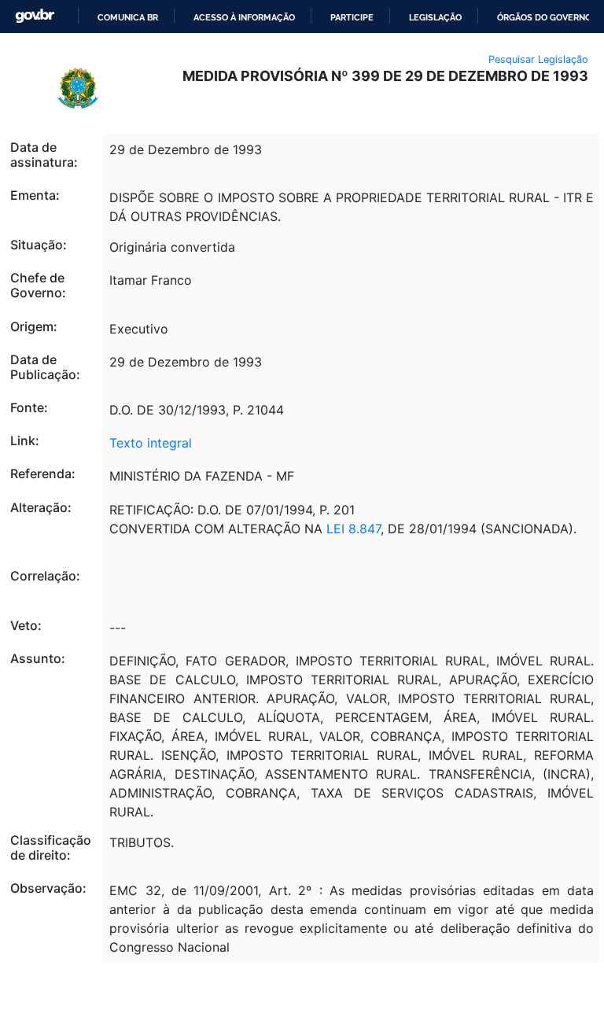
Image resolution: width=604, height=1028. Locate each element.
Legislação (435, 17)
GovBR (34, 16)
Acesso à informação (244, 17)
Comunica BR (128, 17)
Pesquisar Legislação (538, 59)
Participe (352, 17)
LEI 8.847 (353, 528)
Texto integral (150, 443)
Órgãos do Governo (544, 17)
